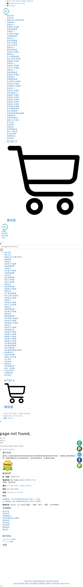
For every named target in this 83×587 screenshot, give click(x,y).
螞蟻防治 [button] (10, 54)
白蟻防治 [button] (10, 31)
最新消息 (10, 18)
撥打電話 (5, 236)
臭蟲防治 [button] (10, 70)
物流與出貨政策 (53, 581)
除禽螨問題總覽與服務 (15, 113)
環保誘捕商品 (12, 129)
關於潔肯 (10, 15)
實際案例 (6, 520)
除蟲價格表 (11, 115)
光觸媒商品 (11, 136)
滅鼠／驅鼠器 (12, 131)
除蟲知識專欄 (12, 118)
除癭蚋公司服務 (13, 104)
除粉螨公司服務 (13, 102)
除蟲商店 (10, 127)
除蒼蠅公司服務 (13, 65)
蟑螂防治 (7, 261)
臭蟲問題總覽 (12, 72)
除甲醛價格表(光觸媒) (11, 518)
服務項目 (6, 513)
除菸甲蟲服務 (12, 111)
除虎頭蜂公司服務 (14, 81)
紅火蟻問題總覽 (13, 56)
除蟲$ (4, 231)
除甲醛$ (5, 233)
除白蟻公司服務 (13, 34)
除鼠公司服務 (12, 43)
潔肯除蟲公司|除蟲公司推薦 (40, 583)
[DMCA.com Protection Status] (8, 466)
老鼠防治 (7, 275)
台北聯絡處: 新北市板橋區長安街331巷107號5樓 (22, 501)
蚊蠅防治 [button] (10, 63)
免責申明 (27, 581)
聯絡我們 (6, 525)
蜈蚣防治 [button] (10, 88)
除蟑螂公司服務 (13, 27)
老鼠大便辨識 (12, 45)
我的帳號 (7, 375)
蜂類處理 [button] (10, 77)
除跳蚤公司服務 (13, 52)
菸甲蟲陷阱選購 (13, 106)
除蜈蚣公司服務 (13, 90)
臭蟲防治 (7, 307)
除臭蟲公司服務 (13, 74)
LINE (3, 238)
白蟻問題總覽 (12, 36)
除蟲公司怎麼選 (13, 120)
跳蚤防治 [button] (10, 47)
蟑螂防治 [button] (10, 25)
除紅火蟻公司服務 (14, 59)
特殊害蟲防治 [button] (12, 93)
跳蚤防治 (7, 284)
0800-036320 (27, 1)
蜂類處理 (7, 314)
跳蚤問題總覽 (12, 49)
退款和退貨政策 (39, 581)
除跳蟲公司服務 (13, 95)
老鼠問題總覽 (12, 40)
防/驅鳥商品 (11, 134)
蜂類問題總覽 (12, 79)
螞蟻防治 (7, 291)
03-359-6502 (14, 1)
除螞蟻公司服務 (13, 61)
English (12, 5)
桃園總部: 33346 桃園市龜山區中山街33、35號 (21, 499)
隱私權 (5, 529)
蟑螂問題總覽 (12, 29)
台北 (19, 505)
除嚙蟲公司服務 (13, 97)
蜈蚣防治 (7, 325)
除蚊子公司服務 (13, 68)
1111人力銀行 (8, 541)
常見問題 (10, 124)
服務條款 (6, 527)
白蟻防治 (7, 268)
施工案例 (10, 122)
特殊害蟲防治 (9, 330)
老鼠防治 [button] (10, 38)
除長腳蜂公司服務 (14, 86)
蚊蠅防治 (7, 300)
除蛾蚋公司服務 (13, 99)
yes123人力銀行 (9, 539)
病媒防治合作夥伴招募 (15, 20)
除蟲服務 (10, 22)
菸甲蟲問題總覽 (13, 109)
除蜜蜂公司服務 (13, 84)
